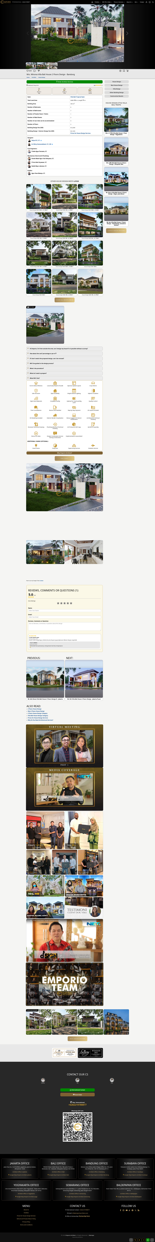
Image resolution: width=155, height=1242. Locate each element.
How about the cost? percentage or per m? (43, 353)
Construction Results (116, 96)
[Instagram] (124, 1210)
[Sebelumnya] (131, 1240)
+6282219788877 (26, 2)
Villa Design (116, 89)
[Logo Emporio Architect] (5, 2)
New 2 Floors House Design (36, 711)
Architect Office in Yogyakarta (26, 1193)
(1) (98, 85)
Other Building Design (117, 92)
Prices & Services (119, 2)
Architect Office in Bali (58, 1172)
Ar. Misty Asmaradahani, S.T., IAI (41, 144)
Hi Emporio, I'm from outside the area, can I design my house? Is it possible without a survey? (59, 348)
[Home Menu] (92, 2)
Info (136, 2)
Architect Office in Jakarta (20, 1172)
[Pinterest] (133, 1210)
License (41, 580)
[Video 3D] (120, 71)
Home (28, 77)
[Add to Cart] (127, 71)
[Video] (139, 1240)
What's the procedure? (37, 368)
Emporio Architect (71, 1235)
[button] (127, 33)
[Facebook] (121, 1210)
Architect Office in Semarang (77, 1193)
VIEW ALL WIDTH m (64, 300)
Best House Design (116, 85)
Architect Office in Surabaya (135, 1172)
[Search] (152, 2)
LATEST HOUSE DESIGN (116, 230)
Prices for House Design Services (80, 133)
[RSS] (138, 1210)
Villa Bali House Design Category (38, 715)
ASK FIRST (64, 458)
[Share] (143, 1240)
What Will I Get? (35, 378)
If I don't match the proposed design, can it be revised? (47, 358)
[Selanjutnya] (152, 1240)
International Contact (78, 1090)
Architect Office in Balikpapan (128, 1193)
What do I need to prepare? (38, 373)
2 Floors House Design (34, 709)
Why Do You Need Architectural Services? (40, 720)
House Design (41, 77)
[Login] (146, 2)
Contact (142, 2)
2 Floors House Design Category (37, 713)
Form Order (77, 1094)
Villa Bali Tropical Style (77, 97)
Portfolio (97, 2)
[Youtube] (127, 1210)
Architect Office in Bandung (97, 1172)
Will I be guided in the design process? (42, 363)
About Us (129, 2)
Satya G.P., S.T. (36, 140)
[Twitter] (135, 1211)
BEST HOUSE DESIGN (77, 1038)
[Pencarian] (135, 1240)
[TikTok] (130, 1210)
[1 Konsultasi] (148, 1240)
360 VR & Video (106, 2)
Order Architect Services (65, 82)
